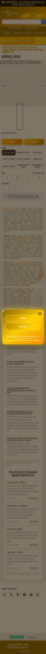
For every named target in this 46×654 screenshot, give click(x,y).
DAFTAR (23, 326)
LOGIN (23, 318)
